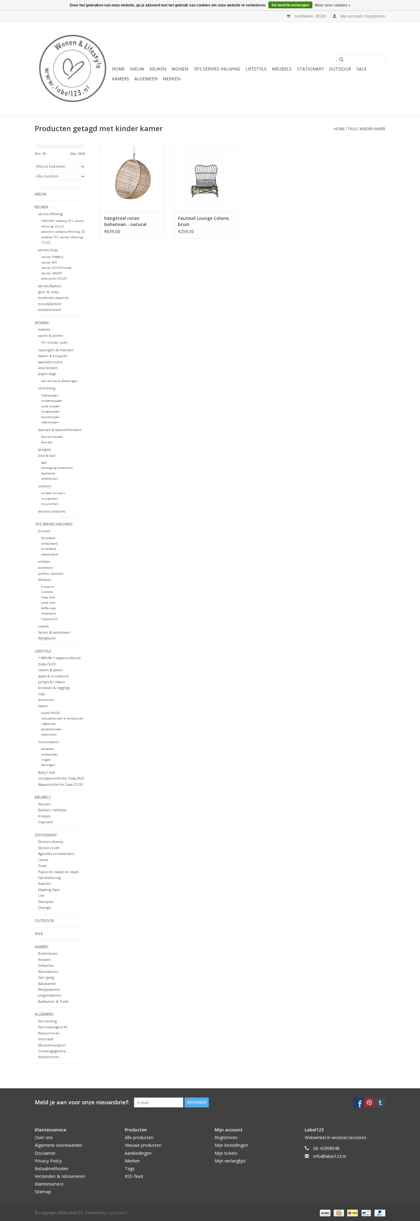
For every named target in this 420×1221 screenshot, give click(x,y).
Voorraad (45, 1039)
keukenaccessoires (53, 297)
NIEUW (137, 69)
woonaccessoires (51, 511)
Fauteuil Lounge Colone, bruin (204, 221)
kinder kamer (372, 128)
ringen (46, 760)
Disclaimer (45, 1153)
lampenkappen (51, 401)
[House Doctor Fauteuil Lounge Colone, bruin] (205, 178)
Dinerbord (48, 549)
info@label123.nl (329, 1156)
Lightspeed (117, 1212)
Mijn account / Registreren (362, 16)
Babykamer (47, 983)
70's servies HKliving (216, 69)
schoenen (46, 699)
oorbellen (47, 749)
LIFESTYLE (256, 69)
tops (41, 693)
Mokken (44, 579)
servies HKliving (50, 214)
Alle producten (139, 1137)
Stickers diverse (50, 841)
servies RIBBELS (52, 257)
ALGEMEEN (145, 79)
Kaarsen (47, 442)
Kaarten (44, 883)
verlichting (46, 388)
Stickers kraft (48, 847)
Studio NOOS (50, 713)
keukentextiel (49, 309)
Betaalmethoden (51, 1168)
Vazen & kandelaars (54, 632)
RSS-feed (134, 1176)
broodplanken (49, 303)
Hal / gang (46, 977)
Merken (171, 79)
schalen (44, 561)
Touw (42, 865)
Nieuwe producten (143, 1145)
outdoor (45, 486)
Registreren (226, 1137)
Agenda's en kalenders (56, 853)
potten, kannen (50, 573)
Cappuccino (49, 619)
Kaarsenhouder (52, 437)
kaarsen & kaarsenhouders (59, 429)
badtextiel (48, 473)
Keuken (44, 959)
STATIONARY (310, 69)
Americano (48, 613)
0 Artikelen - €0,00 (310, 16)
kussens (44, 329)
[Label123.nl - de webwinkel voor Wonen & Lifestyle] (72, 69)
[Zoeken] (339, 59)
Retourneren (49, 1033)
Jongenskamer (49, 995)
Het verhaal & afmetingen (59, 381)
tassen (43, 705)
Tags (352, 128)
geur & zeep (48, 291)
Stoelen (44, 804)
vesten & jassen (50, 669)
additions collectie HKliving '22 (63, 232)
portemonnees (51, 729)
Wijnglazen (47, 638)
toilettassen (49, 479)
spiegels (44, 449)
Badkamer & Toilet (53, 1001)
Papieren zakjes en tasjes (58, 871)
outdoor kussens (53, 493)
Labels (43, 859)
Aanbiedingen (138, 1153)
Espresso (47, 587)
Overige (44, 907)
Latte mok (48, 603)
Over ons (44, 1137)
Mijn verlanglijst (230, 1161)
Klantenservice (49, 1184)
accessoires (49, 734)
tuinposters (49, 499)
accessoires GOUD (54, 278)
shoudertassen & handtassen (62, 718)
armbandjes (49, 754)
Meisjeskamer (49, 989)
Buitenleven (48, 953)
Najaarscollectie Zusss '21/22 (60, 784)
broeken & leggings (54, 687)
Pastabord (48, 538)
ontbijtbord (49, 544)
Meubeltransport (52, 1045)
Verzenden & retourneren (60, 1176)
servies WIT (49, 262)
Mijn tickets (226, 1153)
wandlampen (50, 417)
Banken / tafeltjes (52, 810)
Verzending (47, 1021)
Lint (41, 895)
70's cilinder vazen (54, 343)
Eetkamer (46, 965)
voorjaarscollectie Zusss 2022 (61, 778)
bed (43, 463)
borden (44, 531)
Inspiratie (45, 822)
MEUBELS (282, 69)
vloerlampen (50, 422)
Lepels (43, 626)
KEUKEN (157, 69)
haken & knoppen (53, 355)
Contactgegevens (52, 1051)
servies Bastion (49, 286)
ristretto (47, 592)
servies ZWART (51, 273)
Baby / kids (46, 772)
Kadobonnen (48, 1056)
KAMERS (120, 79)
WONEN (180, 69)
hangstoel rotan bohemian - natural (125, 221)
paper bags (47, 373)
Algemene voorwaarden (58, 1145)
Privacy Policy (48, 1161)
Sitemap (43, 1192)
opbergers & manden (55, 350)
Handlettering (49, 877)
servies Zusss (48, 250)
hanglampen (50, 411)
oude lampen (50, 406)
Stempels (45, 901)
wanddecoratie (50, 362)
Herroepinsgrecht (52, 1027)
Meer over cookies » (333, 5)
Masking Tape (49, 889)
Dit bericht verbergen (290, 5)
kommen (45, 567)
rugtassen (48, 724)
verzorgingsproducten (57, 468)
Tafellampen (49, 395)
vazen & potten (50, 335)
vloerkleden (48, 367)
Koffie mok (48, 608)
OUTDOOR (340, 69)
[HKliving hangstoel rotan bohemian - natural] (131, 178)
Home (118, 69)
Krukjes (44, 816)
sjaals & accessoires (53, 676)
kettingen (48, 765)
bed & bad (46, 455)
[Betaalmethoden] (324, 1212)
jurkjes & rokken (51, 681)
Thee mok (48, 597)
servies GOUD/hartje (56, 268)
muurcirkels (49, 504)
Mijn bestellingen (231, 1145)
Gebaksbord (49, 554)
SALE (361, 69)
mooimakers (48, 741)
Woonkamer (48, 971)
